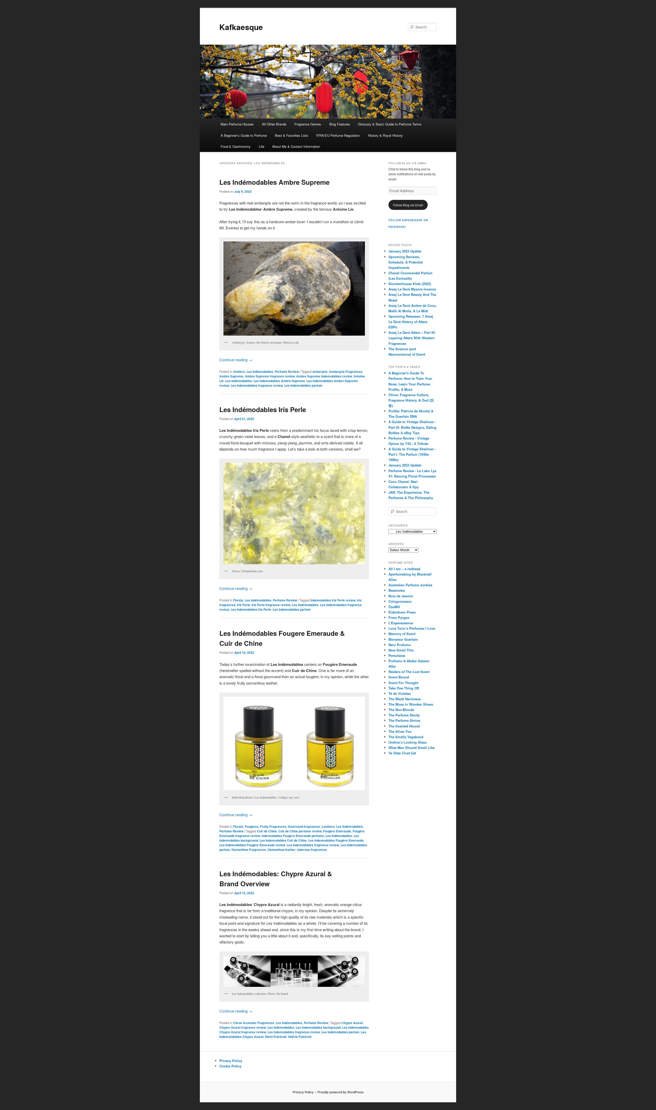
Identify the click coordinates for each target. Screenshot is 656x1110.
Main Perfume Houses (237, 124)
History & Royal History (385, 135)
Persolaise (396, 655)
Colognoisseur (400, 601)
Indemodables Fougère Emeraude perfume (293, 835)
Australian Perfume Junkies (410, 584)
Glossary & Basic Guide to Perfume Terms (390, 124)
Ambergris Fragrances (345, 371)
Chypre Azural (352, 1022)
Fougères (252, 826)
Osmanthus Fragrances (248, 849)
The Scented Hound (404, 726)
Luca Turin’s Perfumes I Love (411, 628)
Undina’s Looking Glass (407, 742)
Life (261, 146)
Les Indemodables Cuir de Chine (283, 840)
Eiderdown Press (402, 612)
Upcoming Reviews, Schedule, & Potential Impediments (405, 262)
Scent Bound (398, 677)
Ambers (239, 371)
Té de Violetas (399, 693)
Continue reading (235, 359)
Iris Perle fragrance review (271, 604)
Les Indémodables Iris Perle (262, 409)
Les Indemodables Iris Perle (251, 609)
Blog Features (339, 124)
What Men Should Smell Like (411, 747)
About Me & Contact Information (296, 146)
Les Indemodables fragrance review (257, 385)
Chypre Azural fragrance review (242, 1027)
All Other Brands (274, 124)
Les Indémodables (260, 371)
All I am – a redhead (404, 568)
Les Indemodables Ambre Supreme (279, 380)
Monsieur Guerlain (403, 639)
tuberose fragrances (312, 849)
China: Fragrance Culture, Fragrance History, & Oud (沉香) (411, 400)
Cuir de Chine (267, 831)
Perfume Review (287, 371)
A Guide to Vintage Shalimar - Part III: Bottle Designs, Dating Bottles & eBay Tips (412, 427)
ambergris (319, 371)
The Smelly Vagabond (405, 736)
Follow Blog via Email (408, 205)
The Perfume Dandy (404, 715)
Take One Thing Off (403, 688)
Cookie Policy (230, 1066)
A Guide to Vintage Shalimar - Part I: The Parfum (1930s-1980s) (412, 454)
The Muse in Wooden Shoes (410, 704)
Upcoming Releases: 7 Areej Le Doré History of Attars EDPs (410, 321)
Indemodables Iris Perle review (333, 600)
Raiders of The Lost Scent (408, 671)
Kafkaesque (241, 26)
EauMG (394, 606)
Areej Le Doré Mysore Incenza (412, 289)
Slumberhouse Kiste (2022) (409, 283)
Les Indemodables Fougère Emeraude (336, 840)
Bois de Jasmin (400, 595)
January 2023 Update (404, 251)
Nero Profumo (399, 644)
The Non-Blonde (401, 709)
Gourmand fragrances (304, 826)
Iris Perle (243, 604)
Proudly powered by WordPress (340, 1092)
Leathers (328, 826)
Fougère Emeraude (337, 831)
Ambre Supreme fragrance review (270, 376)
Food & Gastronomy (236, 146)
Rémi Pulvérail (275, 1036)
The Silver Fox (400, 731)
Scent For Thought (403, 682)
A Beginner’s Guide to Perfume (244, 135)
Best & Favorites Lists (291, 135)
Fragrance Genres (307, 124)
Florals (238, 600)
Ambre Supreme (231, 376)
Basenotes (396, 590)
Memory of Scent (401, 633)
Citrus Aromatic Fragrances (253, 1022)
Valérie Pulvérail (299, 1036)
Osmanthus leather (281, 849)
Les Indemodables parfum (303, 385)
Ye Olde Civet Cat (402, 753)
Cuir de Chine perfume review (300, 831)
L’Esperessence (400, 622)
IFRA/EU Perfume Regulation (338, 135)
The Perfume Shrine (404, 720)
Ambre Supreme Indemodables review (324, 376)
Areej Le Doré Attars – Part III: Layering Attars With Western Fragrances (412, 338)
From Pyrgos (398, 617)
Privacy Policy (230, 1060)
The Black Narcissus (404, 698)
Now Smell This (401, 650)
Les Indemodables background (318, 1027)
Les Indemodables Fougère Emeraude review (252, 845)
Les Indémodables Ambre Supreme (274, 182)
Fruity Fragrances (273, 826)
